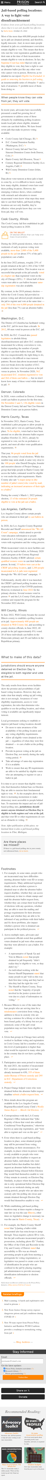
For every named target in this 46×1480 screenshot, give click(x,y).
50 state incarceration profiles (34, 1434)
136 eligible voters (32, 402)
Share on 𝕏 (23, 1390)
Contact (27, 1285)
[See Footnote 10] (15, 793)
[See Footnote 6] (15, 447)
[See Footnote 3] (24, 279)
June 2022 (28, 589)
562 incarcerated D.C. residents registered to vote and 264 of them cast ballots (22, 374)
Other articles (13, 1285)
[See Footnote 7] (40, 574)
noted (25, 956)
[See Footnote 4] (2, 311)
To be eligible (13, 431)
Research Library (13, 1371)
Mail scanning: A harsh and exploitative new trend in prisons (24, 1302)
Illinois (31, 1212)
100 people (10, 463)
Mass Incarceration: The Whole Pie (11, 1465)
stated (36, 973)
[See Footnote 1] (37, 82)
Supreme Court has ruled (13, 62)
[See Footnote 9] (21, 757)
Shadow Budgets (34, 1465)
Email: (4, 1356)
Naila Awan (8, 31)
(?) (32, 1368)
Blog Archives (23, 1341)
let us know (23, 851)
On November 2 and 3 (11, 402)
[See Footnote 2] (19, 86)
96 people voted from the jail (24, 453)
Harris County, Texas (28, 1219)
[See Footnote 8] (9, 596)
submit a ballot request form (26, 1094)
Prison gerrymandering (16, 1373)
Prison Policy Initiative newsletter (19, 1368)
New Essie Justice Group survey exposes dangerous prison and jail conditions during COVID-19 (23, 1313)
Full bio (21, 1285)
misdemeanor (10, 1011)
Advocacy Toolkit (11, 1433)
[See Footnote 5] (9, 384)
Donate (23, 1397)
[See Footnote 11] (27, 820)
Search (39, 2)
